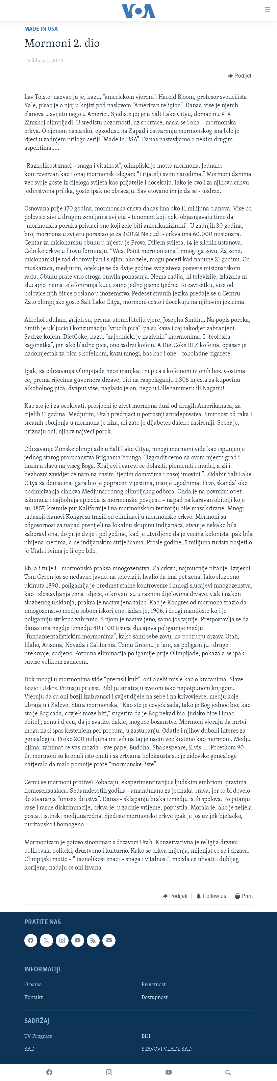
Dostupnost (155, 997)
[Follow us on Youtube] (77, 940)
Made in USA (41, 29)
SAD (29, 1049)
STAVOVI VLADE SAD (167, 1049)
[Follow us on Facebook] (30, 940)
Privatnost (154, 985)
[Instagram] (109, 1072)
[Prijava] (108, 940)
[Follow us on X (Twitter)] (46, 940)
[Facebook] (49, 1072)
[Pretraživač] (228, 1072)
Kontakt (33, 997)
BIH (146, 1036)
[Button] (240, 76)
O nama (33, 985)
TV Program (38, 1036)
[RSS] (93, 940)
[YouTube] (168, 1072)
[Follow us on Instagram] (62, 940)
